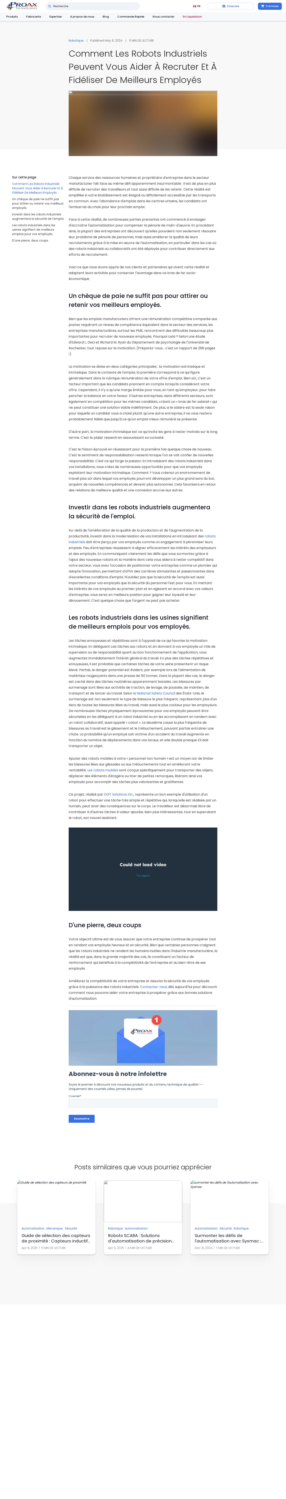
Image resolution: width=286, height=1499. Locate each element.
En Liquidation (192, 17)
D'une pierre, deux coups (30, 240)
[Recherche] (49, 6)
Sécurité (71, 1228)
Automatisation (33, 1228)
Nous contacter (163, 17)
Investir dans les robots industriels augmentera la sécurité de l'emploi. (38, 216)
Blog (106, 17)
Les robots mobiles (102, 770)
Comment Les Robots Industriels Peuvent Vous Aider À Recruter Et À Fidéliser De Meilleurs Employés (37, 188)
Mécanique (54, 1228)
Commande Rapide (130, 17)
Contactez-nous (154, 986)
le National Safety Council (153, 693)
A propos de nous (82, 17)
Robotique (76, 40)
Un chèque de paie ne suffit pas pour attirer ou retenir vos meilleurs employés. (38, 203)
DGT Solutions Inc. (118, 794)
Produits (12, 17)
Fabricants (33, 17)
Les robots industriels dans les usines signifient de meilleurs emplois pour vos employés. (33, 229)
